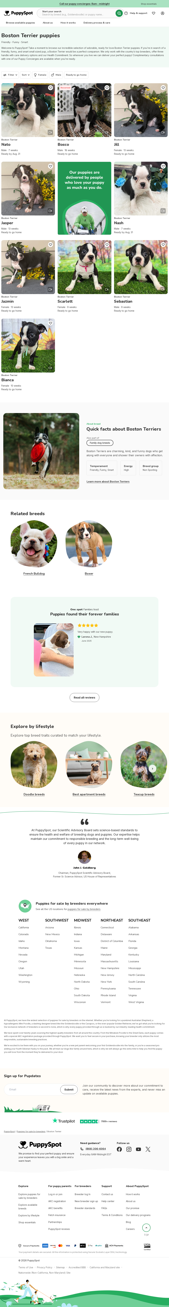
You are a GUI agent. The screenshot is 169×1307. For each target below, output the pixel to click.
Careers (130, 1229)
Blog (128, 1222)
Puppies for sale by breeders (31, 1132)
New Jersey (107, 975)
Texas (48, 948)
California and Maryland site (105, 1267)
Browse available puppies (20, 22)
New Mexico (52, 934)
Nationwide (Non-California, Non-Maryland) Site (44, 1272)
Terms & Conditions (112, 1215)
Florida (132, 941)
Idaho (21, 941)
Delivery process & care (97, 22)
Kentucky (133, 955)
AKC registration (57, 1201)
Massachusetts (109, 961)
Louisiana (133, 961)
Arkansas (133, 934)
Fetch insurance (57, 1215)
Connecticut (107, 927)
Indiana (78, 934)
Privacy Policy (44, 1267)
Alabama (133, 927)
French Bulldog (34, 574)
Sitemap (60, 1267)
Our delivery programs (138, 1215)
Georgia (132, 948)
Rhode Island (108, 995)
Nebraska (79, 975)
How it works (68, 22)
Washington (25, 975)
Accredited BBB (77, 1267)
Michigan (79, 955)
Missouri (79, 968)
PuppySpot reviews (59, 1229)
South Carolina (136, 982)
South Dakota (82, 995)
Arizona (49, 927)
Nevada (22, 955)
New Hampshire (110, 968)
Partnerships (55, 1222)
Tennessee (134, 988)
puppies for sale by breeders (84, 909)
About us (48, 22)
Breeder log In (82, 1194)
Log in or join (55, 1194)
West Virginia (136, 1002)
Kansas (78, 948)
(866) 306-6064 (95, 1149)
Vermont (106, 1002)
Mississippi (134, 968)
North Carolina (136, 975)
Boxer (89, 574)
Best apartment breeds (89, 794)
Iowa (77, 941)
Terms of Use (25, 1267)
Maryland (106, 955)
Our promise (132, 1208)
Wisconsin (80, 1002)
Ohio (76, 988)
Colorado (23, 934)
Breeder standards (85, 1208)
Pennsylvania (108, 988)
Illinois (77, 927)
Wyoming (24, 982)
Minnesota (80, 961)
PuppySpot (9, 1132)
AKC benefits (55, 1208)
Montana (23, 948)
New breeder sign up (86, 1201)
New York (106, 982)
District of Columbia (112, 941)
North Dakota (82, 982)
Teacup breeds (144, 794)
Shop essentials (27, 1222)
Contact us (107, 1194)
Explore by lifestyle (28, 1215)
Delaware (106, 934)
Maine (104, 948)
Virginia (132, 995)
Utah (21, 968)
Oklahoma (51, 941)
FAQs (104, 1208)
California (23, 927)
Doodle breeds (34, 794)
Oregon (22, 961)
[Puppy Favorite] (50, 87)
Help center (107, 1201)
